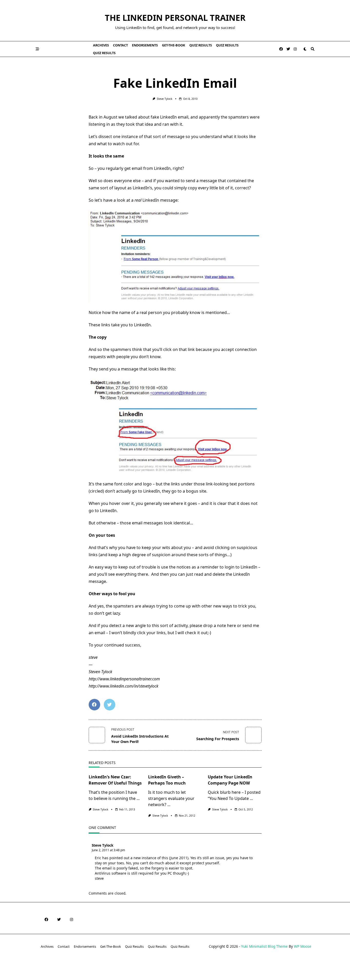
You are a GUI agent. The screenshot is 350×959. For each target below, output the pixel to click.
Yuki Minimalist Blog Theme (264, 946)
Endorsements (145, 45)
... (138, 798)
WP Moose (302, 946)
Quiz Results (200, 45)
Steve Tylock (164, 99)
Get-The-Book (173, 45)
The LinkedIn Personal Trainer (175, 17)
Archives (101, 45)
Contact (120, 45)
